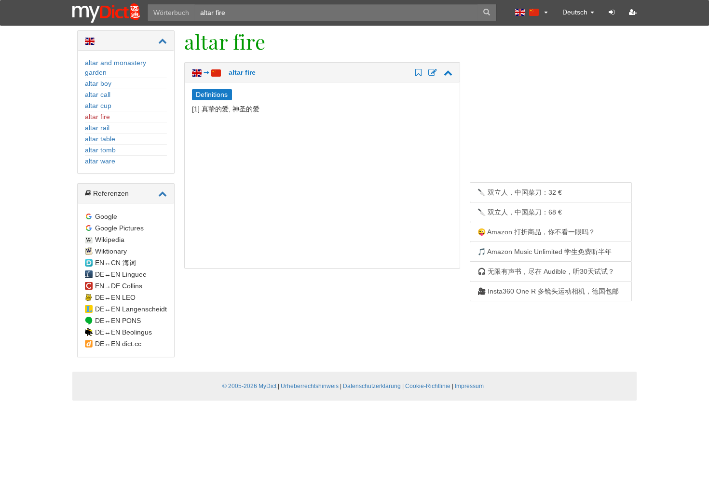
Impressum (469, 386)
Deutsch (575, 12)
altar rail (97, 128)
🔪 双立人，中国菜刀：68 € (519, 212)
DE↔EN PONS (118, 320)
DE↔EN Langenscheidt (131, 309)
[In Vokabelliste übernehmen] (416, 73)
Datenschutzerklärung (372, 386)
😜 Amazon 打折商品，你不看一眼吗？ (536, 232)
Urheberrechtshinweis (310, 386)
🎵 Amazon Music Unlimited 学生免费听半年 (544, 251)
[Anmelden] (611, 12)
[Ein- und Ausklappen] (162, 41)
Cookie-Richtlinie (427, 386)
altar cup (98, 105)
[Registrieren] (633, 12)
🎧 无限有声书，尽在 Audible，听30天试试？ (545, 271)
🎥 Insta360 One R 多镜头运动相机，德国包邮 (548, 291)
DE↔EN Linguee (121, 274)
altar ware (100, 161)
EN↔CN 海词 (115, 263)
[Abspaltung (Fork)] (431, 73)
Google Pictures (119, 228)
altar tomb (100, 150)
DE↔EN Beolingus (123, 332)
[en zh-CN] (531, 12)
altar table (100, 139)
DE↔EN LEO (115, 297)
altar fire (97, 117)
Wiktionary (111, 251)
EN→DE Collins (118, 286)
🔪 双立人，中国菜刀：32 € (519, 192)
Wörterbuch (171, 12)
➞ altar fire (229, 72)
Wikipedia (109, 239)
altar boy (98, 83)
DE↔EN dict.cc (118, 344)
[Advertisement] (273, 190)
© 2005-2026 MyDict (249, 386)
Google (106, 216)
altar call (97, 94)
